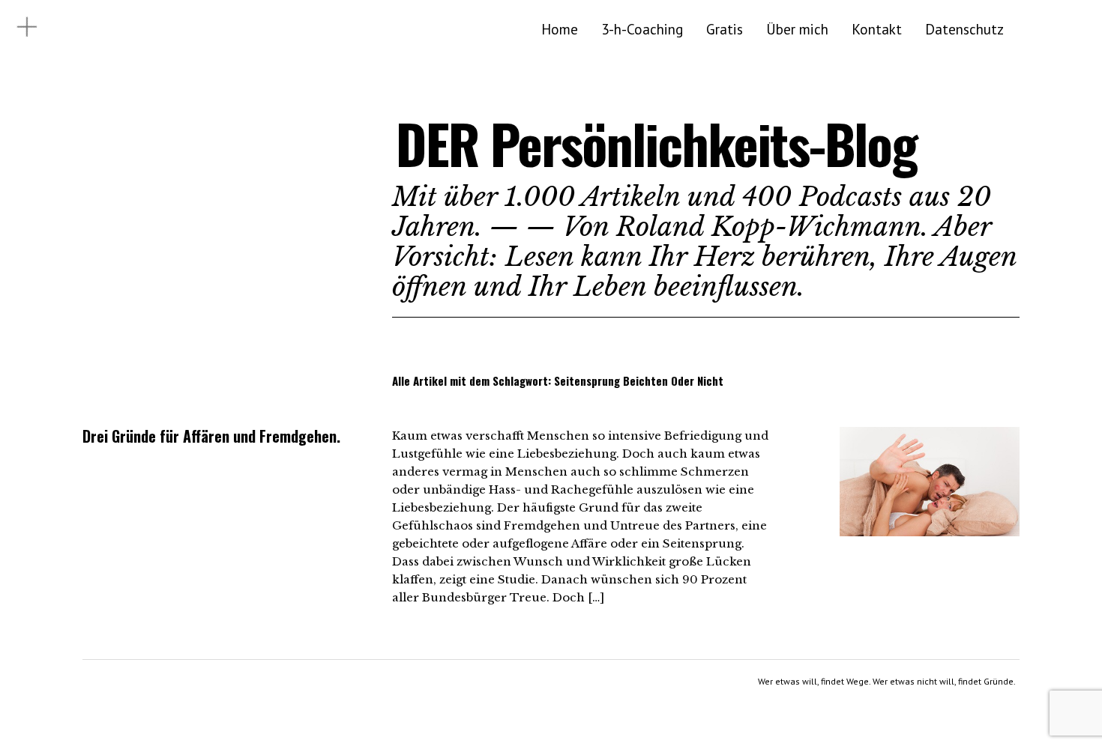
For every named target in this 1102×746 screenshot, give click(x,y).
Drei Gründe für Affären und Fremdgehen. (211, 436)
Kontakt (877, 28)
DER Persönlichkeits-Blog (656, 143)
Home (559, 28)
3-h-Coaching (642, 28)
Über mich (797, 28)
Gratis (724, 28)
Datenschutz (964, 28)
